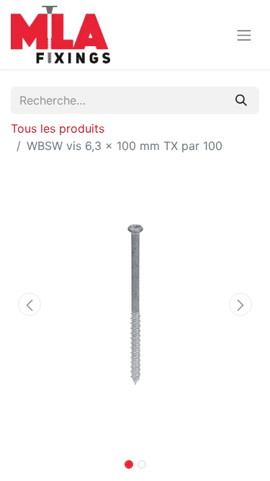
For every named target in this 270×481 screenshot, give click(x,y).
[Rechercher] (241, 100)
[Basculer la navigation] (244, 34)
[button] (29, 304)
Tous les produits (57, 128)
